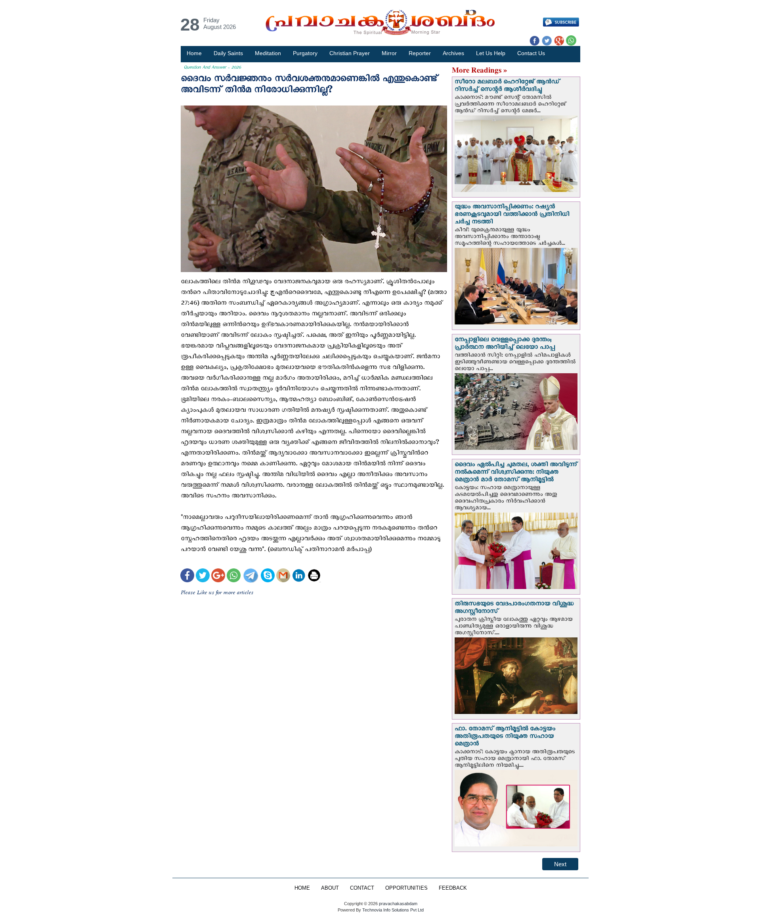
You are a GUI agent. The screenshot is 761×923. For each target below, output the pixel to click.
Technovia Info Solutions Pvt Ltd (392, 910)
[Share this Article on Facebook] (187, 576)
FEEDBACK (453, 888)
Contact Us (531, 53)
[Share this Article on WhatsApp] (234, 576)
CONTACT (362, 888)
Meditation (268, 53)
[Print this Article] (314, 576)
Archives (453, 53)
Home (194, 53)
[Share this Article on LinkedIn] (299, 576)
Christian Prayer (349, 53)
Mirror (389, 53)
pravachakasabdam (398, 903)
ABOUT (330, 888)
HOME (302, 888)
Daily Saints (228, 53)
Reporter (420, 53)
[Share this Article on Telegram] (250, 576)
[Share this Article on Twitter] (203, 576)
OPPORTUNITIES (406, 888)
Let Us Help (490, 53)
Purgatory (305, 53)
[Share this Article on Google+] (218, 576)
